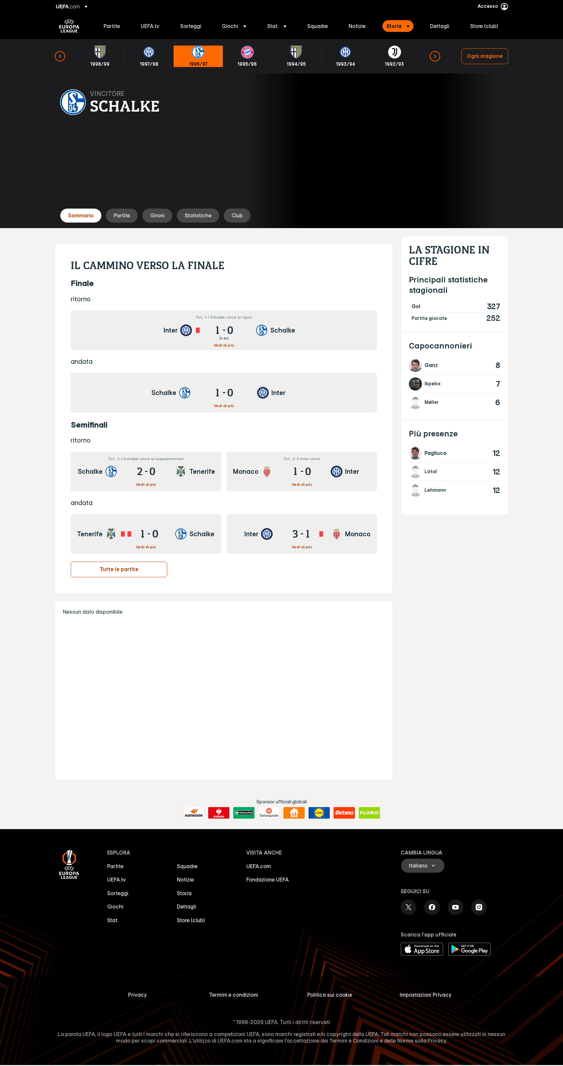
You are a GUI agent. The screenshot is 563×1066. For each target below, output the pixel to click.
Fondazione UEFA (267, 879)
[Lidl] (319, 813)
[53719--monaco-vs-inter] (301, 471)
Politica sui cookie (329, 995)
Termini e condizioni (233, 995)
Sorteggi (117, 893)
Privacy (137, 995)
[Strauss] (218, 813)
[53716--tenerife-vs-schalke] (146, 534)
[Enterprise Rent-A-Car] (243, 813)
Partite (115, 866)
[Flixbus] (369, 813)
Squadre (187, 866)
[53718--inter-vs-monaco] (301, 534)
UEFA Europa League (69, 26)
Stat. (112, 920)
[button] (234, 26)
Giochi (115, 906)
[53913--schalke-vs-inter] (224, 393)
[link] (111, 26)
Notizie (185, 879)
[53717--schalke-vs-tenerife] (146, 471)
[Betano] (344, 813)
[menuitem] (114, 26)
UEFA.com (258, 866)
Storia (184, 893)
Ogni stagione (485, 56)
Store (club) (191, 920)
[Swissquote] (269, 813)
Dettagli (186, 906)
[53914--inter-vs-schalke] (224, 330)
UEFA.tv (116, 879)
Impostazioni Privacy (426, 995)
